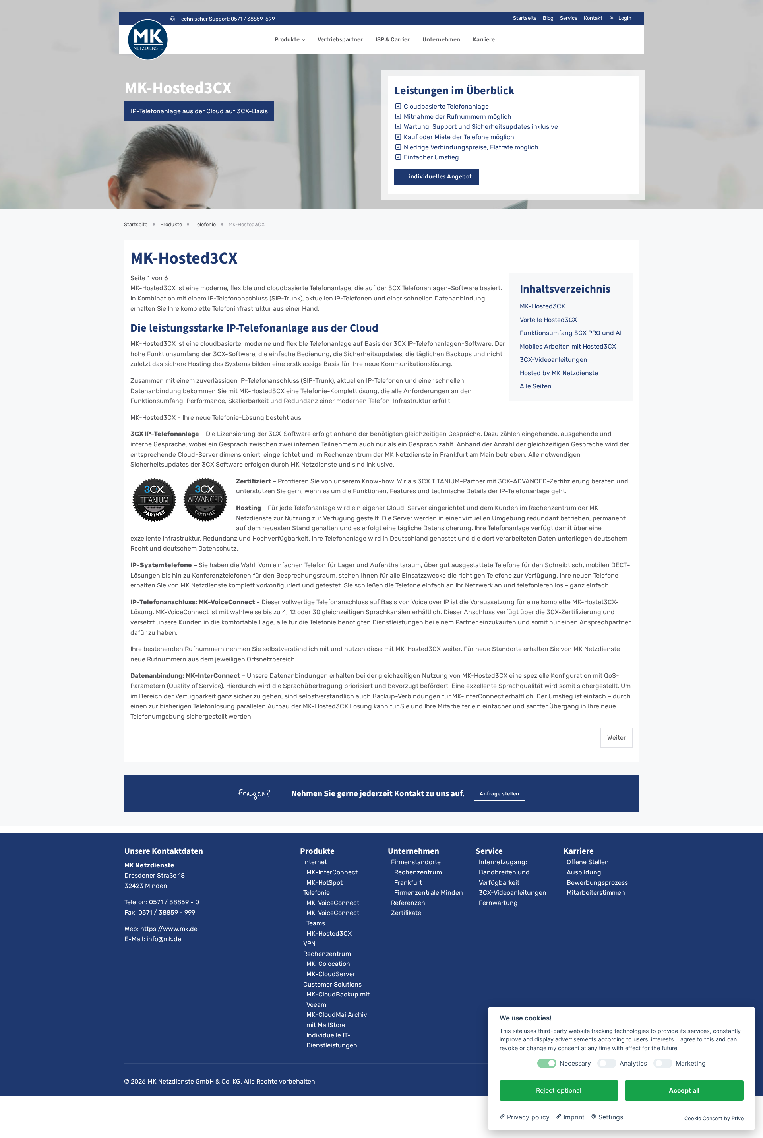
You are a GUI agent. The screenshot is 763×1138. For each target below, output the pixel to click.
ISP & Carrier (393, 39)
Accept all (684, 1090)
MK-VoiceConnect (332, 903)
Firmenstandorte (416, 862)
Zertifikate (406, 913)
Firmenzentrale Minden (428, 892)
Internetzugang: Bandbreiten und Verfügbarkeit (504, 872)
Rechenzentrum (327, 954)
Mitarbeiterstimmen (596, 892)
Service (568, 18)
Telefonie (316, 892)
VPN (309, 943)
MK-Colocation (328, 963)
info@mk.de (164, 939)
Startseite (524, 18)
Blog (548, 18)
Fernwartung (498, 903)
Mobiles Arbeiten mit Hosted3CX (568, 346)
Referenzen (408, 903)
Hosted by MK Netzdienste (559, 373)
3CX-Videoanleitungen (553, 359)
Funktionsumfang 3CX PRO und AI (571, 333)
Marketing (691, 1063)
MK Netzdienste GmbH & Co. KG (193, 1081)
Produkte (287, 39)
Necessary (575, 1063)
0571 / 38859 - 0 (174, 902)
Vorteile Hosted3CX (548, 320)
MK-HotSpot (324, 882)
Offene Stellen (588, 862)
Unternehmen (441, 39)
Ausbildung (584, 872)
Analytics (633, 1063)
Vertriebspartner (340, 39)
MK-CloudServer (330, 974)
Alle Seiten (536, 386)
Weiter (616, 737)
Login (624, 18)
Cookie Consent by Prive (714, 1118)
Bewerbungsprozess (597, 882)
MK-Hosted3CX (542, 306)
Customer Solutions (332, 984)
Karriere (484, 39)
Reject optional (558, 1090)
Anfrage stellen (499, 794)
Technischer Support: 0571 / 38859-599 (226, 19)
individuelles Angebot (440, 176)
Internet (315, 862)
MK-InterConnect (332, 872)
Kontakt (593, 18)
